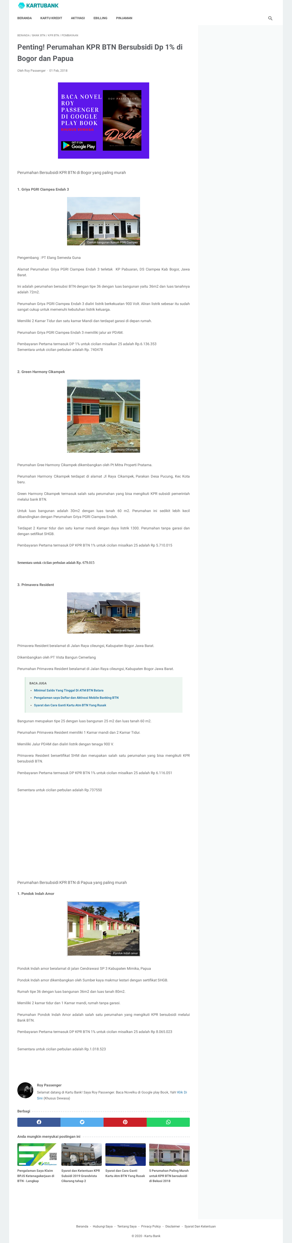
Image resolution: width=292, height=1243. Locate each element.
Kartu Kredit (51, 18)
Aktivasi (78, 18)
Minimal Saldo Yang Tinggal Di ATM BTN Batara (69, 690)
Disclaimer (172, 1226)
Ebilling (100, 18)
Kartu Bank (152, 1236)
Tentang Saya (127, 1226)
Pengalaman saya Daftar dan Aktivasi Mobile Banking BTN (76, 698)
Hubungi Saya (103, 1226)
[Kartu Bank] (41, 6)
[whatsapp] (168, 1122)
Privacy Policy (151, 1226)
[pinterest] (125, 1122)
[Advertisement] (103, 842)
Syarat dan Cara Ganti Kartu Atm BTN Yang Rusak (70, 705)
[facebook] (38, 1122)
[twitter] (82, 1122)
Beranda (24, 18)
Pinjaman (124, 18)
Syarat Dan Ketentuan (200, 1226)
